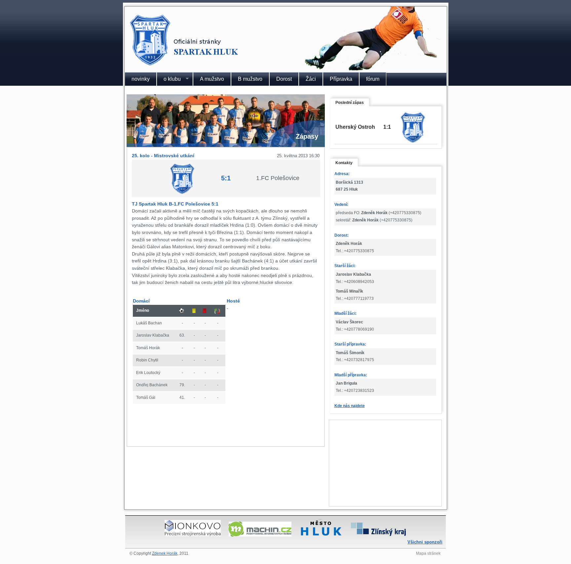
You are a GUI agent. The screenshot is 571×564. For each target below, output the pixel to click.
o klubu (169, 79)
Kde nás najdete (349, 405)
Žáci (311, 79)
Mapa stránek (428, 553)
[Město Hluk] (320, 535)
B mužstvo (250, 79)
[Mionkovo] (193, 535)
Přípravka (341, 79)
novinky (141, 79)
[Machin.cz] (260, 535)
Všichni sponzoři (424, 542)
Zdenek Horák (164, 553)
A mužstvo (212, 79)
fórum (372, 79)
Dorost (284, 79)
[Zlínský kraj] (378, 535)
